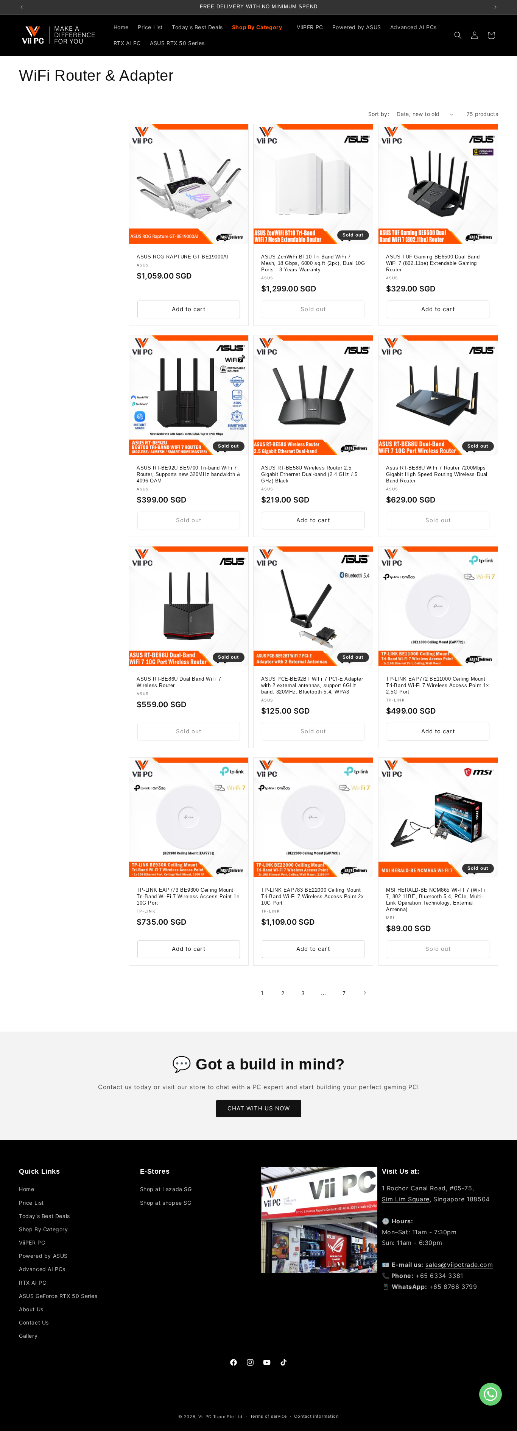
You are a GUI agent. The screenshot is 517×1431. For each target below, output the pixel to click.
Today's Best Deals (44, 1216)
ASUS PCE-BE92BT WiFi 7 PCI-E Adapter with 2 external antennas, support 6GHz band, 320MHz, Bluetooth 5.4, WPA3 (312, 685)
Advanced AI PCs (42, 1269)
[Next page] (364, 993)
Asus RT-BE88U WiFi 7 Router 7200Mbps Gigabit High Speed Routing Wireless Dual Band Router (436, 474)
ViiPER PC (32, 1242)
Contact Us (34, 1322)
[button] (260, 27)
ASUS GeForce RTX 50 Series (58, 1296)
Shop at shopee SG (166, 1202)
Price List (31, 1202)
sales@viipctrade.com (459, 1264)
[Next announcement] (495, 7)
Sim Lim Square (406, 1199)
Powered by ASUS (43, 1256)
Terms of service (268, 1416)
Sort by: (378, 114)
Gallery (28, 1335)
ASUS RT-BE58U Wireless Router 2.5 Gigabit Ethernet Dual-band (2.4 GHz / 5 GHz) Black (309, 474)
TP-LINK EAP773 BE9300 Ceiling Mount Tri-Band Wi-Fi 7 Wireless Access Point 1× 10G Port (188, 897)
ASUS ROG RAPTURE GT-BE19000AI (183, 257)
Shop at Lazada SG (166, 1189)
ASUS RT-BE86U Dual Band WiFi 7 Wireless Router (179, 682)
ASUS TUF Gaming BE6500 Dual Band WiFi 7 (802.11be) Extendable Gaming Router (433, 263)
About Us (31, 1309)
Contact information (316, 1416)
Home (26, 1189)
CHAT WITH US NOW (258, 1108)
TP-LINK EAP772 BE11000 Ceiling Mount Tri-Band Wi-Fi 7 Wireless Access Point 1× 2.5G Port (437, 685)
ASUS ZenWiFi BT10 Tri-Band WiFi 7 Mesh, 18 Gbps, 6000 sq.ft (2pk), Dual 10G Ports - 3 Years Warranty (313, 263)
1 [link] (262, 993)
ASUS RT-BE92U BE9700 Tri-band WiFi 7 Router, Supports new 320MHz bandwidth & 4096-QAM (188, 474)
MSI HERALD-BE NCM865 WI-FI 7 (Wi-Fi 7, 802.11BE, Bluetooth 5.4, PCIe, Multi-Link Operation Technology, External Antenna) (435, 900)
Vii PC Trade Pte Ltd (220, 1416)
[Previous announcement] (21, 7)
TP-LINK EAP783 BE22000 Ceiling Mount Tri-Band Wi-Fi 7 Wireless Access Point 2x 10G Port (312, 897)
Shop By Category (43, 1229)
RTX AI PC (32, 1282)
